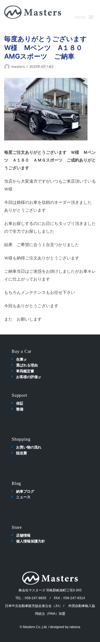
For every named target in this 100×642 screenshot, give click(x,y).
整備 (19, 409)
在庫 (19, 359)
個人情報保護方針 (30, 541)
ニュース (23, 497)
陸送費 (21, 453)
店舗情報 (23, 535)
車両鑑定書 (25, 371)
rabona (74, 627)
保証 (19, 403)
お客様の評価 (27, 377)
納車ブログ (25, 491)
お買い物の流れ (28, 447)
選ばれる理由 (27, 365)
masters (18, 66)
